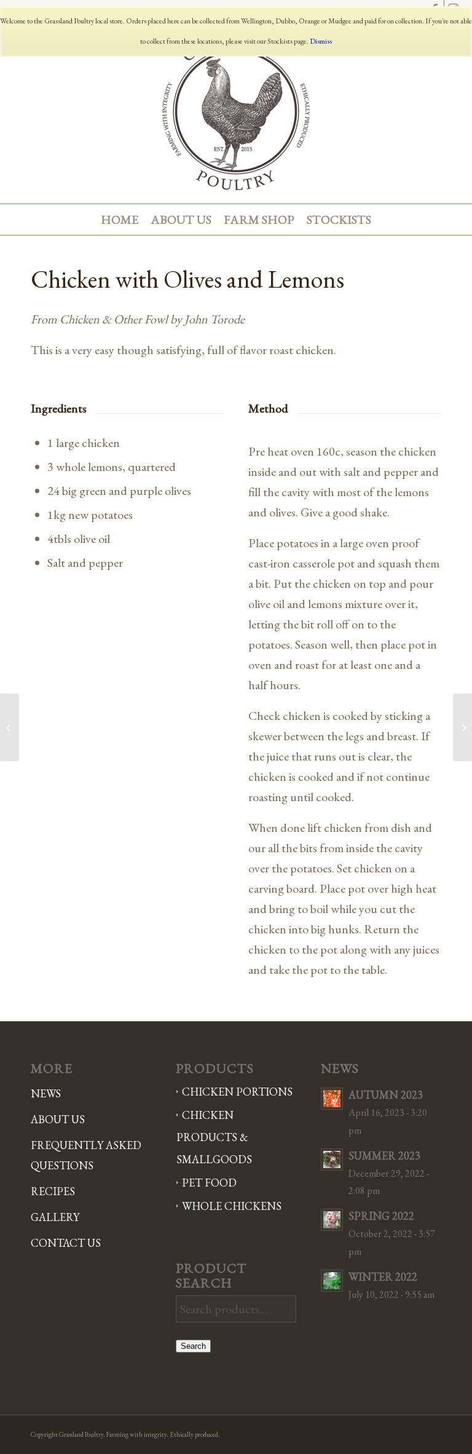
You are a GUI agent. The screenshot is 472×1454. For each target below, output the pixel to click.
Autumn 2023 (385, 1095)
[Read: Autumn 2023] (332, 1099)
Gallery (55, 1217)
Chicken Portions (237, 1092)
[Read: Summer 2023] (332, 1159)
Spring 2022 (381, 1216)
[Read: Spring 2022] (332, 1220)
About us (58, 1119)
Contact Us (66, 1243)
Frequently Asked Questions (86, 1155)
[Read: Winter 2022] (332, 1281)
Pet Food (209, 1182)
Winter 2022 (382, 1277)
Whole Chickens (231, 1206)
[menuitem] (119, 219)
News (46, 1093)
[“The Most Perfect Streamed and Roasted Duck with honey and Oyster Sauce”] (462, 727)
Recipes (53, 1191)
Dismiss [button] (321, 41)
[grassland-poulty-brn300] (236, 111)
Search (193, 1346)
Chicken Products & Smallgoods (214, 1137)
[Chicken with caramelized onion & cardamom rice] (9, 727)
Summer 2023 (384, 1155)
